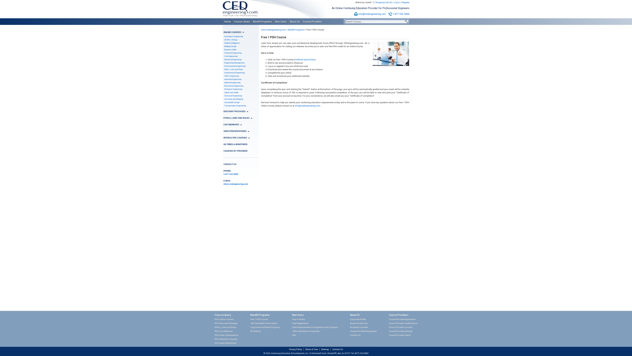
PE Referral (255, 331)
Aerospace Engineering (233, 36)
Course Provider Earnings (401, 331)
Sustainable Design (232, 102)
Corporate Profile (358, 319)
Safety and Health (231, 92)
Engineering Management (234, 63)
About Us (295, 21)
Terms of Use (311, 349)
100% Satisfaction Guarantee (305, 331)
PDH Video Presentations (226, 335)
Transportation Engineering (235, 106)
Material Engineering (232, 83)
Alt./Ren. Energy (230, 40)
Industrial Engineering (232, 79)
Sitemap (325, 349)
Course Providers (312, 21)
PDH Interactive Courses (226, 339)
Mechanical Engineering (233, 86)
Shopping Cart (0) (383, 2)
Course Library (242, 21)
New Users (281, 21)
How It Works (298, 319)
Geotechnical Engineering (234, 73)
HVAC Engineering (231, 76)
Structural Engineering (233, 96)
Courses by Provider (236, 151)
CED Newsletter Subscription (264, 323)
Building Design (230, 46)
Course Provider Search (400, 335)
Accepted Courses (359, 327)
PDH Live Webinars (224, 331)
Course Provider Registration (402, 319)
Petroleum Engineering (233, 89)
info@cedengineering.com (372, 14)
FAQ (294, 335)
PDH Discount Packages (226, 323)
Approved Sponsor (359, 323)
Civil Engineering (230, 56)
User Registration (300, 323)
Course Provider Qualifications (403, 323)
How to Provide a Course (400, 327)
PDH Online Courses (224, 319)
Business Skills (230, 50)
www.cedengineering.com (273, 30)
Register (405, 2)
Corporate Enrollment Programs (265, 327)
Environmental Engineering (235, 66)
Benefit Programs (262, 21)
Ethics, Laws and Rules (233, 69)
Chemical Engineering (233, 53)
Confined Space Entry (304, 59)
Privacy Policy (295, 349)
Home (227, 21)
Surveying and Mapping (233, 99)
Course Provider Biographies (363, 331)
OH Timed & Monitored (236, 144)
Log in (397, 2)
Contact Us (230, 164)
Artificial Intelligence (232, 43)
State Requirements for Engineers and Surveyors (315, 327)
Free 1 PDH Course (259, 319)
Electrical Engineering (232, 59)
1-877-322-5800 (401, 14)
